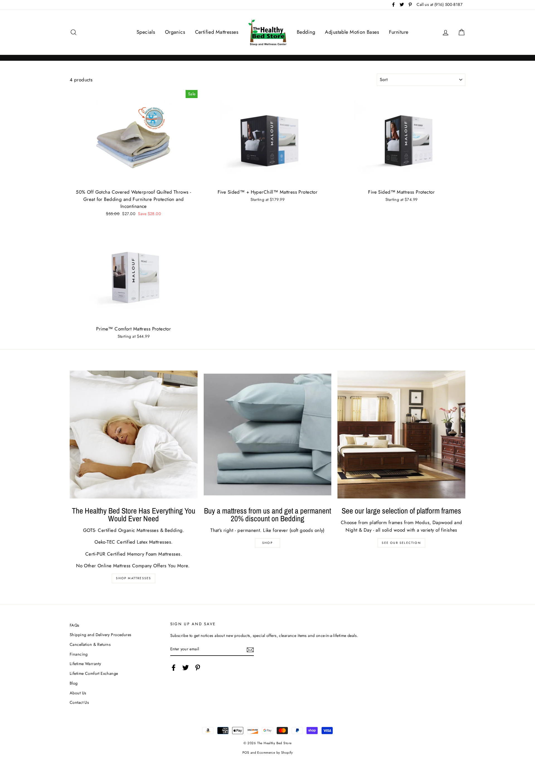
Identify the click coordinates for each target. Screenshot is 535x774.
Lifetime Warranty (85, 663)
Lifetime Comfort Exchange (94, 673)
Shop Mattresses (133, 578)
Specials (146, 32)
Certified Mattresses (217, 32)
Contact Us (79, 702)
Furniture (398, 32)
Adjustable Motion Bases (352, 32)
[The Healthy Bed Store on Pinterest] (197, 667)
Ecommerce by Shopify (275, 752)
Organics (175, 32)
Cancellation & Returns (90, 644)
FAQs (74, 625)
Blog (74, 683)
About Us (78, 693)
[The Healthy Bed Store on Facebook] (173, 667)
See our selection (401, 543)
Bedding (306, 32)
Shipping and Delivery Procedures (101, 634)
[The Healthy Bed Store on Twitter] (185, 667)
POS (245, 752)
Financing (79, 654)
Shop (267, 543)
